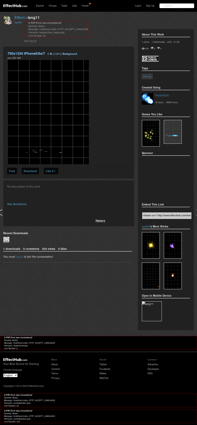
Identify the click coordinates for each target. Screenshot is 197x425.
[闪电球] (173, 245)
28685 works (172, 102)
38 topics (159, 102)
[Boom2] (151, 133)
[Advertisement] (161, 178)
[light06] (151, 245)
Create (85, 5)
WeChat (103, 378)
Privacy (55, 378)
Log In (138, 5)
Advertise (153, 364)
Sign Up (150, 5)
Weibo (102, 373)
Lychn (18, 22)
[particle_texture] (173, 132)
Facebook (104, 369)
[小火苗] (173, 276)
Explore (40, 5)
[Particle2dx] (147, 99)
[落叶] (151, 276)
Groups (53, 5)
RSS (150, 373)
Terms (54, 373)
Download (30, 171)
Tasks (64, 5)
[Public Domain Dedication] (150, 61)
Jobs (74, 5)
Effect (19, 17)
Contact (55, 369)
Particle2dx (162, 95)
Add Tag (147, 76)
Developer (153, 369)
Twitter (103, 364)
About (54, 364)
